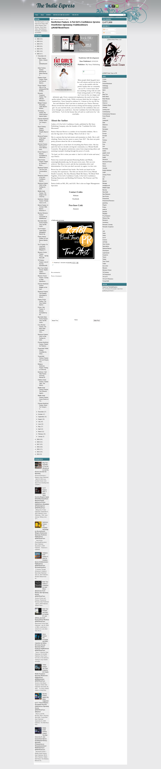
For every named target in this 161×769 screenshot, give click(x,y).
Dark (104, 122)
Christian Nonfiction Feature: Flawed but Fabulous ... (43, 344)
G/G (104, 146)
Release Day (106, 218)
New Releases (106, 194)
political (105, 209)
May (39, 426)
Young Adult (106, 281)
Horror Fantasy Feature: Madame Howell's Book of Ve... (43, 130)
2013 (38, 454)
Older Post (97, 320)
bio (103, 92)
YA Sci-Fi (105, 276)
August (40, 419)
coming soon (106, 109)
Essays (105, 133)
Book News (106, 96)
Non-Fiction (106, 196)
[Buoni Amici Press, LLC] (114, 39)
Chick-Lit (105, 103)
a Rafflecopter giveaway (57, 220)
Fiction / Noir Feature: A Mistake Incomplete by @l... (42, 311)
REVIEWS (48, 15)
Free (104, 144)
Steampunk (106, 250)
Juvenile (105, 168)
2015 (38, 449)
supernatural (106, 253)
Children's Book (107, 105)
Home (36, 15)
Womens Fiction (107, 270)
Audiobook (105, 88)
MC (103, 179)
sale (104, 231)
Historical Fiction (107, 161)
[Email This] (72, 263)
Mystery (105, 190)
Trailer (104, 263)
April (39, 429)
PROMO (105, 213)
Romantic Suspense (108, 226)
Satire (104, 235)
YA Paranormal (107, 274)
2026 (38, 39)
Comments (108, 33)
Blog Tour (105, 94)
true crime (105, 266)
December (41, 56)
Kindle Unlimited (107, 170)
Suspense (105, 255)
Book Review (106, 98)
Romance (105, 220)
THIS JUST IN (75, 15)
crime (104, 118)
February (40, 434)
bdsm (104, 90)
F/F (103, 137)
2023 (38, 46)
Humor (104, 166)
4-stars (104, 79)
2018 (38, 442)
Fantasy (105, 140)
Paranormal (106, 198)
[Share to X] (76, 263)
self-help (105, 242)
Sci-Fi (104, 237)
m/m (104, 177)
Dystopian (105, 129)
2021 (38, 51)
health (104, 157)
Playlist (105, 205)
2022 (38, 49)
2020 (38, 53)
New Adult (105, 192)
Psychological (106, 216)
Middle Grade (106, 187)
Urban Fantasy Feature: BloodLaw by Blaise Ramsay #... (42, 71)
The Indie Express (55, 5)
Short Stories (106, 244)
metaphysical (106, 185)
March (40, 431)
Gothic (104, 151)
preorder (105, 211)
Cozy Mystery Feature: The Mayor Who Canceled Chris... (42, 328)
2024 (38, 44)
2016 (38, 447)
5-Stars (104, 81)
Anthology (105, 85)
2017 (38, 444)
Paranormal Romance (108, 200)
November (41, 411)
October (40, 414)
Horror (104, 164)
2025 (38, 41)
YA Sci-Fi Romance (108, 279)
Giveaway (105, 148)
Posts (106, 29)
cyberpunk (105, 120)
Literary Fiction (107, 174)
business (105, 101)
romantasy (105, 222)
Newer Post (55, 320)
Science (105, 239)
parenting (105, 203)
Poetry (104, 207)
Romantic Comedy (108, 224)
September (41, 416)
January (40, 436)
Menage (105, 183)
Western (105, 268)
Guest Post (106, 155)
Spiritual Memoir (107, 248)
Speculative (106, 246)
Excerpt (105, 135)
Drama (104, 127)
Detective (105, 124)
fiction (104, 142)
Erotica (104, 131)
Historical (105, 159)
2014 (38, 451)
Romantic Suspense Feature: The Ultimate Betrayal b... (42, 97)
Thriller (104, 259)
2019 (38, 439)
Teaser (104, 257)
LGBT (104, 172)
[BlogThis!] (74, 263)
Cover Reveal (106, 116)
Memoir (105, 181)
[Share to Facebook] (77, 263)
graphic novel (106, 153)
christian (105, 107)
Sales (104, 233)
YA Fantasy (106, 272)
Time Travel (106, 261)
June (39, 424)
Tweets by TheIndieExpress (109, 287)
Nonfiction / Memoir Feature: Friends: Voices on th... (43, 200)
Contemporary (106, 111)
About (42, 15)
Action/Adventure (107, 83)
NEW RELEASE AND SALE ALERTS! (61, 15)
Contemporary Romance (109, 114)
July (39, 421)
